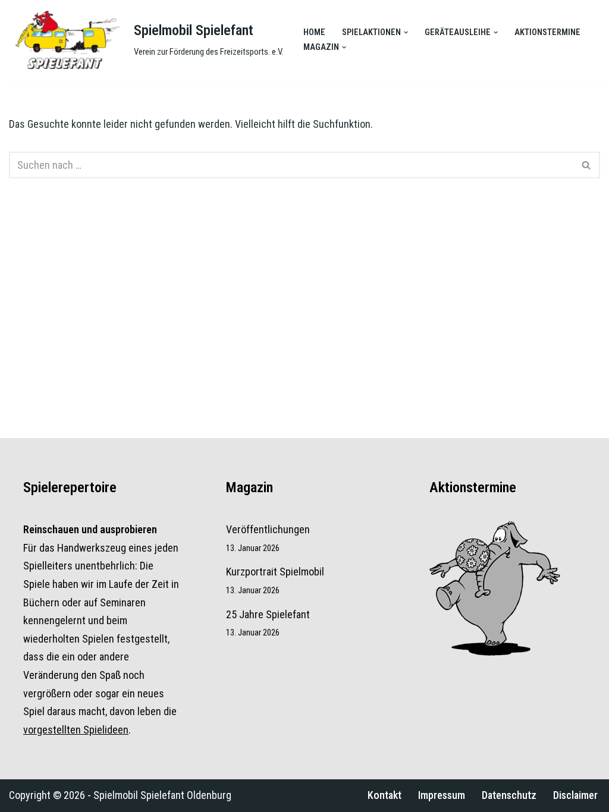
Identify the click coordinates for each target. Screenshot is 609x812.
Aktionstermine (547, 32)
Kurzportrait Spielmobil (275, 571)
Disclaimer (575, 795)
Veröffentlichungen (268, 529)
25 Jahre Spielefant (268, 614)
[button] (406, 32)
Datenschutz (509, 795)
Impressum (441, 795)
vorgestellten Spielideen (75, 729)
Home (314, 32)
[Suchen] (586, 165)
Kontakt (384, 795)
